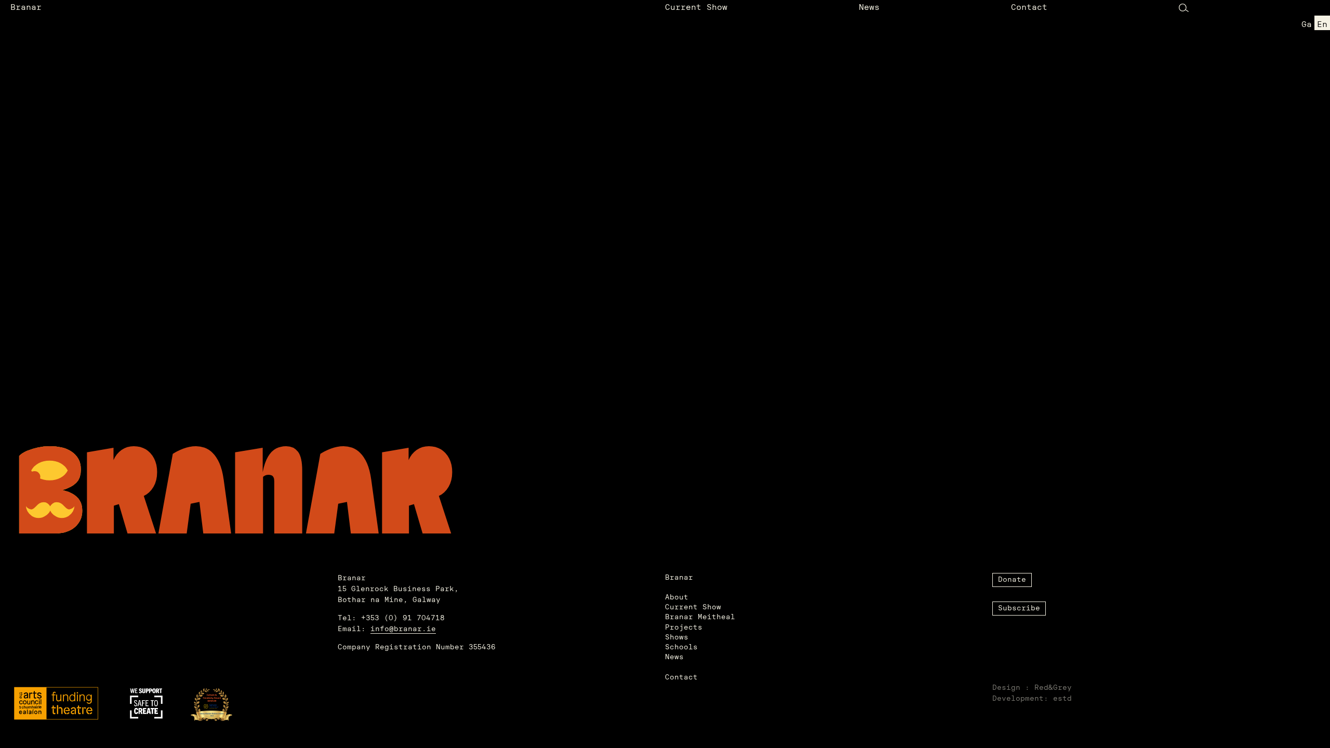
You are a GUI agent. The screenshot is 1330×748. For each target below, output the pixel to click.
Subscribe (1019, 608)
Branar (26, 8)
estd (1062, 699)
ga (1306, 25)
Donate (1012, 580)
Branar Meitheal (700, 617)
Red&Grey (1053, 688)
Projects (683, 628)
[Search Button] (1184, 8)
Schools (681, 647)
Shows (676, 638)
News (869, 8)
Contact (1029, 8)
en (1322, 25)
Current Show (696, 8)
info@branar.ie (403, 629)
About (676, 598)
